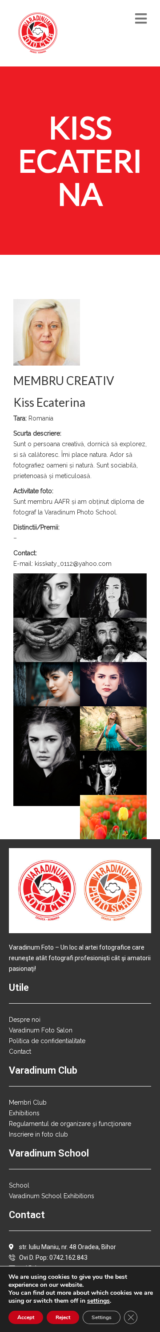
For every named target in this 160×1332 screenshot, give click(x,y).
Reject (63, 1317)
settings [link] (98, 1301)
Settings (102, 1317)
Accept (25, 1317)
